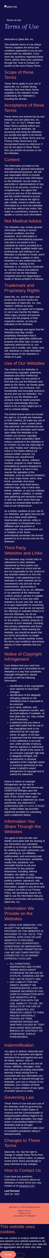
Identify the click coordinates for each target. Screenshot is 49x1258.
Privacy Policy (24, 1211)
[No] (20, 1255)
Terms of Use (25, 1213)
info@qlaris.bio (12, 787)
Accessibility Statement (24, 1216)
